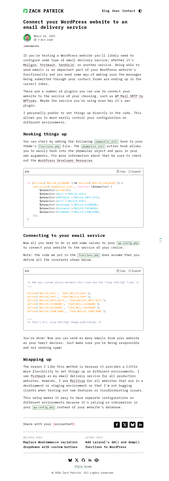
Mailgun (29, 65)
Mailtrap (77, 381)
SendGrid (66, 65)
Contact (128, 11)
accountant (64, 424)
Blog (105, 11)
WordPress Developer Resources (65, 160)
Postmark (47, 65)
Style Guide (83, 466)
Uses (116, 11)
